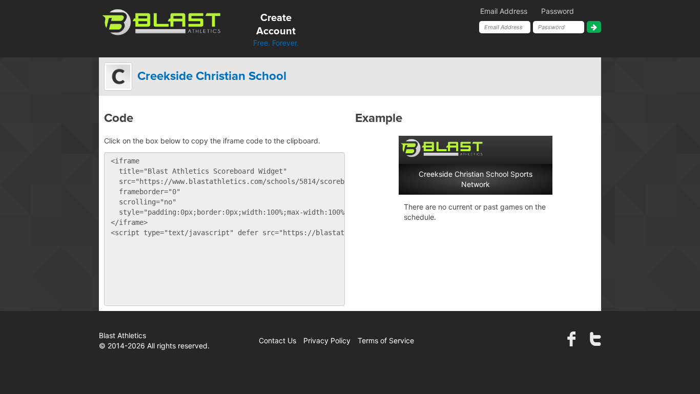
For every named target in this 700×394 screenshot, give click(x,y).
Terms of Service (386, 340)
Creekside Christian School (211, 76)
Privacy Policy (327, 340)
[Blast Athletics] (163, 21)
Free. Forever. (276, 30)
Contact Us (277, 340)
